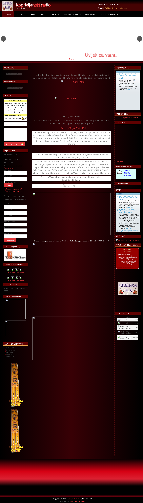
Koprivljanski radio (33, 5)
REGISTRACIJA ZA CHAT (72, 128)
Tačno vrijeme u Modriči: (127, 117)
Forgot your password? (14, 189)
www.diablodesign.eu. (77, 501)
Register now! (8, 168)
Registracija (10, 240)
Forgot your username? (14, 191)
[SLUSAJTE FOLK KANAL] (71, 105)
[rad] (15, 255)
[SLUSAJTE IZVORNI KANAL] (78, 88)
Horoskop (119, 162)
